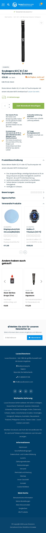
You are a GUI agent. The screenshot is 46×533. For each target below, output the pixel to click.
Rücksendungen (23, 465)
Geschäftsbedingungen (23, 451)
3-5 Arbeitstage (13, 97)
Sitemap (23, 476)
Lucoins (23, 458)
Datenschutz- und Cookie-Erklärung (23, 454)
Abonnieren (36, 337)
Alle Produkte (23, 512)
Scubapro (6, 67)
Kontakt (23, 483)
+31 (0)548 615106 (24, 377)
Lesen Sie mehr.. (34, 92)
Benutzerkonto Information (23, 498)
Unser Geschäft (23, 479)
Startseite (8, 17)
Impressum (23, 447)
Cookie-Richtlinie (23, 487)
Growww (33, 527)
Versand (23, 469)
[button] (21, 252)
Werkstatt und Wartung (23, 472)
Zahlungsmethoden (23, 461)
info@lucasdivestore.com (24, 382)
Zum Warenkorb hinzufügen (28, 106)
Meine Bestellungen (23, 501)
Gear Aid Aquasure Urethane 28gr (32, 295)
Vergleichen (23, 508)
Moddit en (26, 527)
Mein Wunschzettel (23, 505)
